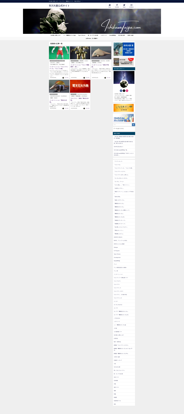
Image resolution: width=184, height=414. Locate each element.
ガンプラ (116, 308)
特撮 (115, 394)
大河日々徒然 (117, 356)
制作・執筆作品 (117, 341)
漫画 (115, 390)
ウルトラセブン (117, 280)
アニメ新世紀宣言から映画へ (120, 267)
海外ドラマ (116, 387)
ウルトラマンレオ (118, 297)
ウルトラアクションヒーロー (82, 94)
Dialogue (116, 247)
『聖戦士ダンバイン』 (119, 230)
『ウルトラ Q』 (117, 164)
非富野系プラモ (117, 400)
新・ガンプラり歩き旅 (93, 35)
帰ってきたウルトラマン (119, 370)
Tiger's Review (81, 35)
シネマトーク (104, 35)
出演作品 (116, 338)
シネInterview (117, 318)
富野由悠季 (81, 60)
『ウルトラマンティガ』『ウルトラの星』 (57, 60)
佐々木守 (108, 60)
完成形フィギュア (118, 360)
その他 (115, 328)
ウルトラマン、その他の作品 (120, 294)
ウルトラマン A (117, 287)
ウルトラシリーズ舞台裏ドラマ (121, 277)
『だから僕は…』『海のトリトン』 (122, 184)
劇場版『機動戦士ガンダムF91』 (121, 353)
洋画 (115, 383)
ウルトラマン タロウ (118, 291)
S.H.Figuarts (117, 250)
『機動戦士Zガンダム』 (119, 206)
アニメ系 (116, 270)
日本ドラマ (116, 377)
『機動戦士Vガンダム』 (119, 203)
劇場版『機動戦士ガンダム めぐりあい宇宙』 (123, 349)
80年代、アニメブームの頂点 (120, 240)
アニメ (115, 264)
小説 (115, 363)
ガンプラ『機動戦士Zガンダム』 (121, 311)
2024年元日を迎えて (118, 146)
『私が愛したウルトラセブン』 (121, 227)
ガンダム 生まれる (118, 304)
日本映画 (116, 380)
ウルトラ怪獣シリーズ (54, 64)
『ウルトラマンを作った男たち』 (121, 174)
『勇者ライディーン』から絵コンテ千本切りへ (124, 192)
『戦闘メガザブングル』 (119, 200)
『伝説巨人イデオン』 (119, 188)
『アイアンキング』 (118, 161)
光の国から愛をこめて (56, 35)
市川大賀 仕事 (121, 35)
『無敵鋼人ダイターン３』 (120, 223)
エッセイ (116, 301)
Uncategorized (117, 257)
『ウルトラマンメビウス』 (120, 171)
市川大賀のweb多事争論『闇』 (121, 149)
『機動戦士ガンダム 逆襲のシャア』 (122, 210)
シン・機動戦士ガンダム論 (69, 35)
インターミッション (74, 60)
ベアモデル (99, 62)
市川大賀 (66, 77)
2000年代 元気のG (118, 237)
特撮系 (115, 397)
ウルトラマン (52, 62)
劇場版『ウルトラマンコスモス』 (121, 345)
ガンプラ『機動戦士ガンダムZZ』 (121, 314)
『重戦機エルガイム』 (119, 233)
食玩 (115, 404)
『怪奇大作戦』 (117, 196)
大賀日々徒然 (130, 35)
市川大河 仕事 (117, 366)
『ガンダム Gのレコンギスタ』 (121, 178)
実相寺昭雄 (94, 62)
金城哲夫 (72, 62)
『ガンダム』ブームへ (119, 181)
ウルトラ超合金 (61, 64)
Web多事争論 (112, 35)
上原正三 (57, 62)
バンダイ (86, 60)
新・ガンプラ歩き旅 (118, 373)
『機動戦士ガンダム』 (119, 213)
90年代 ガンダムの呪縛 (119, 243)
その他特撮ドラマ (118, 331)
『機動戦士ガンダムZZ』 (119, 216)
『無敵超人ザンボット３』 (120, 220)
